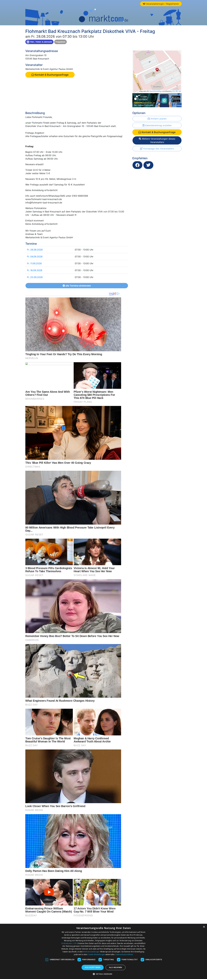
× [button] (204, 927)
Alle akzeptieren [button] (92, 967)
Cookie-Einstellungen (96, 954)
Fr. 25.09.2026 (35, 277)
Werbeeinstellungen (91, 951)
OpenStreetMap (155, 91)
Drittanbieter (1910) (70, 943)
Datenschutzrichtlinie (124, 954)
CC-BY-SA (176, 91)
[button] (103, 974)
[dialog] (103, 951)
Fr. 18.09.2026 (34, 270)
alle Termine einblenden (78, 285)
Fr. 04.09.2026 (35, 256)
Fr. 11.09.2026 (34, 263)
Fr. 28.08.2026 (35, 249)
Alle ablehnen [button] (115, 967)
